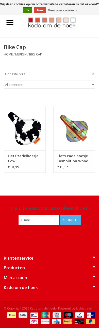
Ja (27, 10)
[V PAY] (79, 315)
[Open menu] (10, 22)
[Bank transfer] (22, 315)
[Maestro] (67, 315)
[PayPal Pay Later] (90, 321)
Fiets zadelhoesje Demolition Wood (72, 158)
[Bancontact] (33, 315)
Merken (21, 54)
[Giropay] (90, 315)
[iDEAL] (11, 315)
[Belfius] (44, 321)
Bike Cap (35, 54)
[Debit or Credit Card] (79, 321)
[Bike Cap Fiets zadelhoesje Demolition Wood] (74, 128)
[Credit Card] (56, 315)
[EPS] (33, 321)
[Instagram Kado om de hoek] (54, 235)
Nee (40, 10)
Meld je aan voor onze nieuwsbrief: (49, 208)
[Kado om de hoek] (59, 23)
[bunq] (45, 315)
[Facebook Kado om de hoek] (45, 235)
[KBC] (55, 321)
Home (8, 54)
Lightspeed (84, 308)
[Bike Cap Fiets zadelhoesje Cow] (25, 128)
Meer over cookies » (62, 10)
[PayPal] (67, 321)
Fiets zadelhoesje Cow (23, 158)
